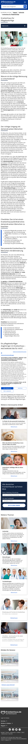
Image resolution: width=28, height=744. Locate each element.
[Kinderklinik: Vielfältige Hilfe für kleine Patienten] (14, 466)
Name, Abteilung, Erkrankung (10, 492)
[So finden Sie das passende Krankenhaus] (14, 418)
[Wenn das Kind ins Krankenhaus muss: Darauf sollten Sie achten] (14, 441)
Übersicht (5, 26)
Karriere (11, 734)
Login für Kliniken (5, 718)
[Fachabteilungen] (14, 581)
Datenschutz (4, 734)
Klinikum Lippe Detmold (8, 685)
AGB (23, 732)
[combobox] (14, 495)
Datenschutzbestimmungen (19, 351)
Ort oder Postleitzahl (8, 498)
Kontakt (3, 732)
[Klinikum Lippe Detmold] (9, 676)
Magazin (15, 12)
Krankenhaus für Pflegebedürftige (10, 14)
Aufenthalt (21, 12)
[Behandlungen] (14, 555)
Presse (7, 732)
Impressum (13, 732)
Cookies (18, 732)
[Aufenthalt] (14, 530)
